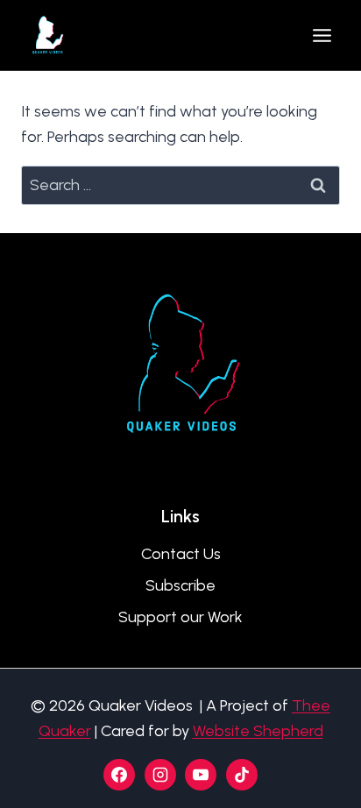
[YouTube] (200, 774)
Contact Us (181, 553)
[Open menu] (321, 35)
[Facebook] (119, 774)
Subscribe (180, 585)
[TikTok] (242, 774)
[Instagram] (160, 774)
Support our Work (180, 617)
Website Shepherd (258, 731)
